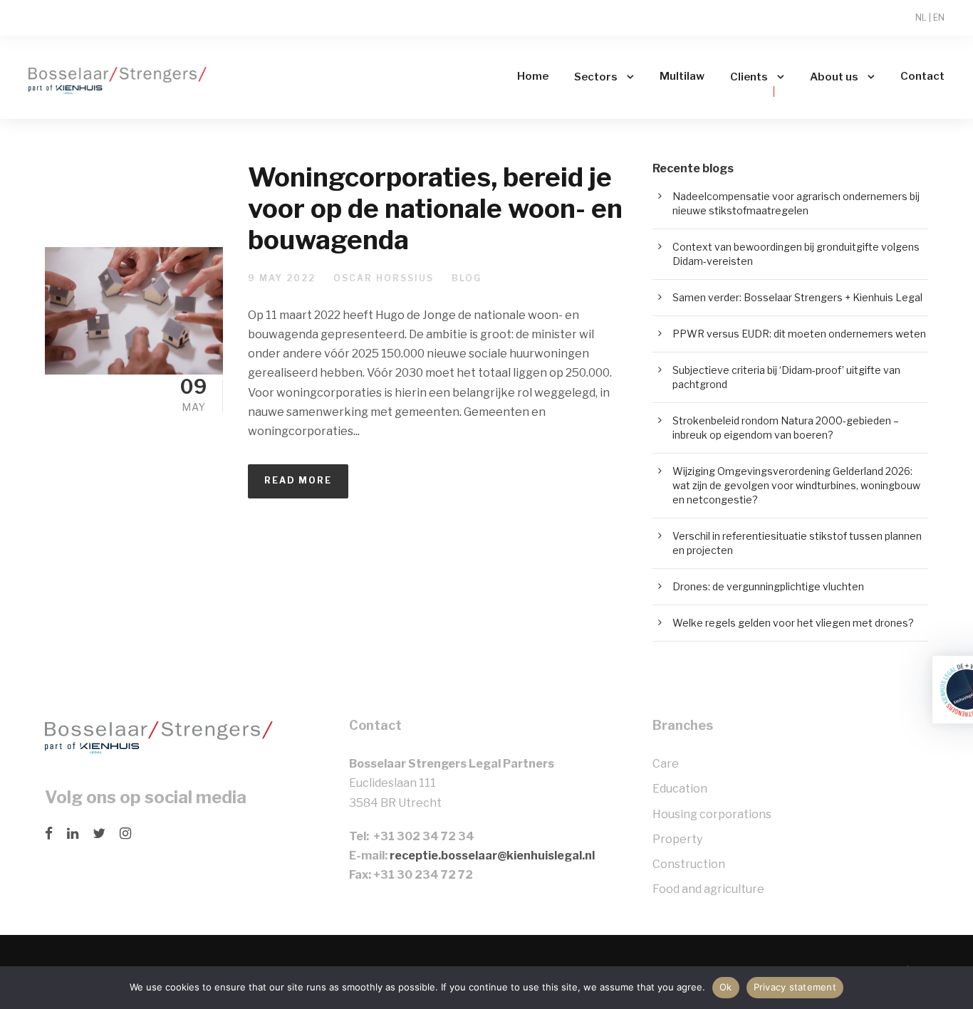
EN (939, 17)
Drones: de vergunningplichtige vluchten (768, 586)
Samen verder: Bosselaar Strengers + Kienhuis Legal (797, 297)
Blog (467, 278)
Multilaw (682, 76)
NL (921, 17)
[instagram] (125, 833)
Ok (725, 987)
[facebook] (49, 833)
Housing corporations (711, 814)
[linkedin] (72, 833)
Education (679, 788)
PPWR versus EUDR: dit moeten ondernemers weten (799, 334)
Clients (749, 76)
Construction (688, 864)
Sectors (596, 76)
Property (677, 839)
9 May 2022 (282, 278)
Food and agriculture (708, 889)
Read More (298, 480)
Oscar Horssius (383, 278)
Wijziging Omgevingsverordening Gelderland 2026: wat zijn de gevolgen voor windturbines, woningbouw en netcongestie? (796, 485)
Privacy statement (795, 987)
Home (532, 76)
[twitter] (99, 833)
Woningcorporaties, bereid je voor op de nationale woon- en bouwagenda (435, 208)
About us (834, 76)
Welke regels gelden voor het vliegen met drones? (793, 623)
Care (665, 763)
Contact (922, 76)
